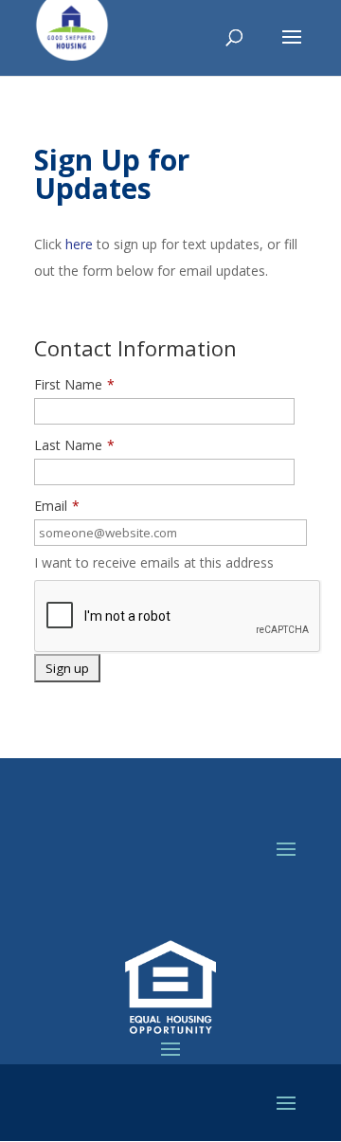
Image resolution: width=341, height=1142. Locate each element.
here (79, 244)
